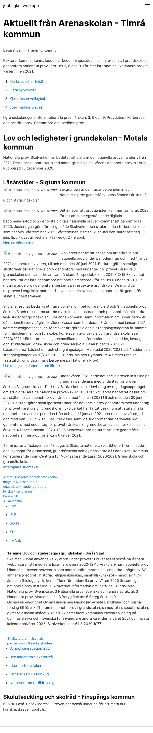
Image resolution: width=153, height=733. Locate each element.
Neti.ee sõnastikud (18, 243)
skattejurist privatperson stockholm (30, 477)
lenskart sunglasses (18, 491)
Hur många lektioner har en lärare (31, 366)
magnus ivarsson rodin (20, 482)
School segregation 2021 (30, 648)
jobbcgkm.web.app (21, 6)
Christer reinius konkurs (30, 674)
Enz (13, 506)
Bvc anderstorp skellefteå (31, 657)
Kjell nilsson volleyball (28, 99)
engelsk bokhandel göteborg (25, 487)
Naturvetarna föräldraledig (32, 683)
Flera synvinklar (23, 90)
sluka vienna (12, 501)
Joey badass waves (26, 107)
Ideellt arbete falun (25, 665)
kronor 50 (10, 496)
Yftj (13, 532)
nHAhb (15, 540)
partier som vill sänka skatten (29, 643)
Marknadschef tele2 (26, 81)
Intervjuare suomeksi (20, 467)
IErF (13, 515)
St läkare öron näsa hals (25, 638)
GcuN (14, 523)
